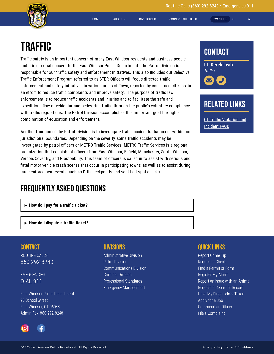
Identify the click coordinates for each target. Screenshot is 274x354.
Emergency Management (124, 287)
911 (250, 6)
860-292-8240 (37, 261)
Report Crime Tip (212, 255)
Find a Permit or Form (216, 268)
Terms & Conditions (239, 347)
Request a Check (212, 261)
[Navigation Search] (249, 18)
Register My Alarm (213, 274)
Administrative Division (122, 255)
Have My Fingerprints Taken (221, 294)
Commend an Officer (215, 306)
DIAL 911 (31, 281)
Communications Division (125, 268)
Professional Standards (122, 281)
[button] (107, 205)
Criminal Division (117, 274)
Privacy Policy (213, 347)
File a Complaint (211, 313)
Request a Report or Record (220, 287)
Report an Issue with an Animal (224, 281)
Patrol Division (115, 261)
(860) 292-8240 (205, 6)
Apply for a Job (210, 300)
